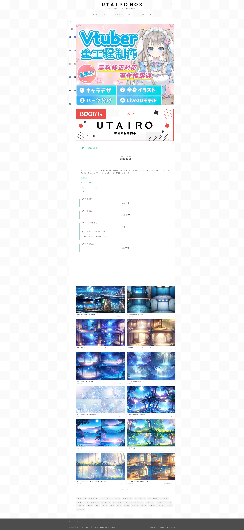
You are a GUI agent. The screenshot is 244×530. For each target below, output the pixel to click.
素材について (132, 14)
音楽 (169, 506)
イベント (116, 498)
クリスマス (140, 498)
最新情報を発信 (93, 148)
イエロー (105, 498)
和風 (81, 506)
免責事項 (71, 527)
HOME (95, 14)
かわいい (82, 498)
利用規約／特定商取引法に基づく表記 (104, 527)
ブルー (139, 502)
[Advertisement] (125, 269)
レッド (161, 502)
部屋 (153, 506)
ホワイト (150, 502)
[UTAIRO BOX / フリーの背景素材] (122, 4)
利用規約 (84, 178)
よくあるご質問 (117, 14)
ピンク (117, 502)
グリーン (153, 498)
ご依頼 (105, 14)
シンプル (164, 498)
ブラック (128, 502)
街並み (77, 521)
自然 (135, 506)
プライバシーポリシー (83, 527)
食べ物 (81, 509)
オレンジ (128, 498)
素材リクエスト (146, 14)
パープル (106, 502)
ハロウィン (83, 502)
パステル (95, 502)
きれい (93, 498)
